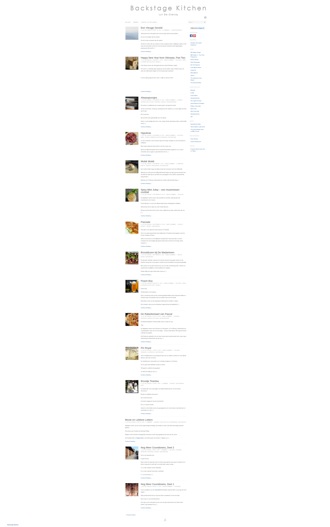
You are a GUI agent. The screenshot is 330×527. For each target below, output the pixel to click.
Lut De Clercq (146, 30)
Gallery (128, 22)
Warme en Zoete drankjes (159, 137)
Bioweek (193, 90)
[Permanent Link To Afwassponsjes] (132, 103)
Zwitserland (172, 137)
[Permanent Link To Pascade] (132, 227)
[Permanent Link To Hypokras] (132, 138)
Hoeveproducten (195, 98)
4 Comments (166, 30)
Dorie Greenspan (195, 62)
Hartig (143, 165)
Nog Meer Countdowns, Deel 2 (157, 447)
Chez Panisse (194, 139)
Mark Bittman (194, 72)
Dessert (177, 316)
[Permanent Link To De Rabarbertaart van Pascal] (132, 319)
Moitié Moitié (147, 161)
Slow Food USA (195, 111)
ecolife (192, 93)
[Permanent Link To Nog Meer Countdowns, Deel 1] (132, 489)
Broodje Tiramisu (150, 381)
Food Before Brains (196, 67)
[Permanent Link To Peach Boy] (132, 286)
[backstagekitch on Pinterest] (194, 36)
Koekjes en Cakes (153, 318)
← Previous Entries (130, 515)
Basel (142, 137)
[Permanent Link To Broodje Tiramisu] (132, 386)
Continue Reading (146, 51)
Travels (157, 61)
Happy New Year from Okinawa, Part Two (163, 57)
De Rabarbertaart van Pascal (156, 314)
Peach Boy (147, 281)
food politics (164, 422)
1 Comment (165, 383)
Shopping (157, 101)
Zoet (142, 385)
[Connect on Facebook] (191, 36)
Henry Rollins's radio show (198, 126)
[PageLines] (165, 521)
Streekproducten (195, 114)
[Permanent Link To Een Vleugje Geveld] (132, 33)
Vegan (143, 256)
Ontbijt (143, 226)
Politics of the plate (196, 106)
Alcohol (179, 60)
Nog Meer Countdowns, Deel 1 (157, 484)
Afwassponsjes (149, 97)
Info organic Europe (196, 100)
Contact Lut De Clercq (149, 22)
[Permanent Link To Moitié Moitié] (132, 167)
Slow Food (193, 108)
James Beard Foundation (197, 103)
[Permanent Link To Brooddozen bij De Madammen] (132, 258)
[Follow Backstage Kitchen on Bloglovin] (197, 29)
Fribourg (180, 163)
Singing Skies (140, 438)
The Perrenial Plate (196, 82)
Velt (191, 116)
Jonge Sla (193, 70)
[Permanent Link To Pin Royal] (132, 353)
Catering (179, 449)
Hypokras (146, 133)
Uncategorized (177, 30)
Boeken (135, 22)
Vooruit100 (158, 490)
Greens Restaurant (196, 141)
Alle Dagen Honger (196, 52)
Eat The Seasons (195, 65)
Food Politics (194, 95)
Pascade (145, 222)
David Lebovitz (195, 59)
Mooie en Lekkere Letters (139, 419)
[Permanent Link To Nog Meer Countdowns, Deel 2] (132, 453)
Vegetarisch (156, 165)
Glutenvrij (151, 352)
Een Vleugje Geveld (151, 27)
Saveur (192, 75)
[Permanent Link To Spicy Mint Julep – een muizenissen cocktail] (132, 195)
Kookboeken (173, 422)
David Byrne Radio (196, 124)
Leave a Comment (169, 60)
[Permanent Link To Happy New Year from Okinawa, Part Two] (132, 63)
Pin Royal (146, 348)
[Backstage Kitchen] (168, 17)
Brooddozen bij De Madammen (157, 252)
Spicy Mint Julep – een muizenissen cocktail (160, 190)
